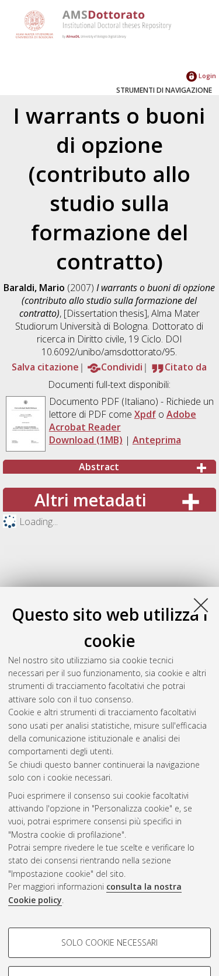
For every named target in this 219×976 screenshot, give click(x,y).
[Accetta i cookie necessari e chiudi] (201, 605)
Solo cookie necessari (109, 942)
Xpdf (145, 414)
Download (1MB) (86, 439)
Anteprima (157, 439)
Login (206, 75)
